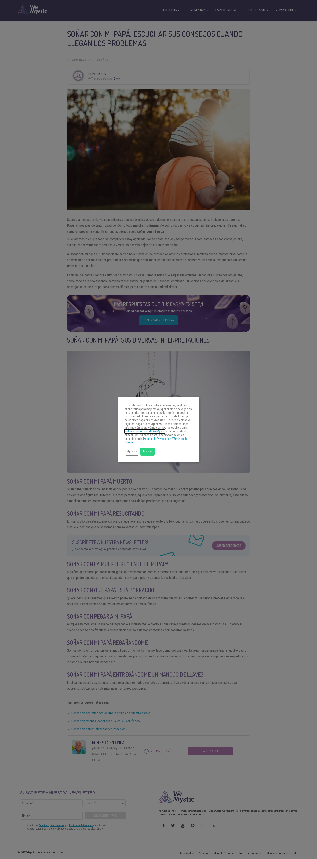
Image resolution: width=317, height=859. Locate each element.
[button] (132, 452)
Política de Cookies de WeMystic (145, 431)
